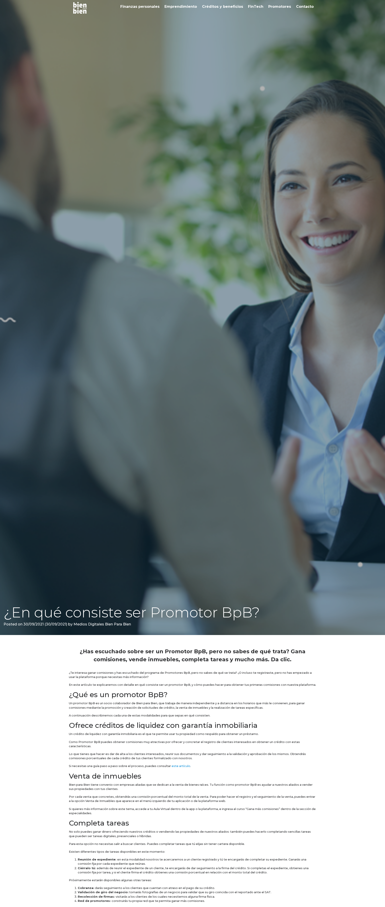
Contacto (305, 6)
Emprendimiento (180, 6)
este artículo (181, 766)
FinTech (255, 6)
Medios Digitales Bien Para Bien (102, 624)
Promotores (279, 6)
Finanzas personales (140, 6)
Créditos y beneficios (222, 6)
